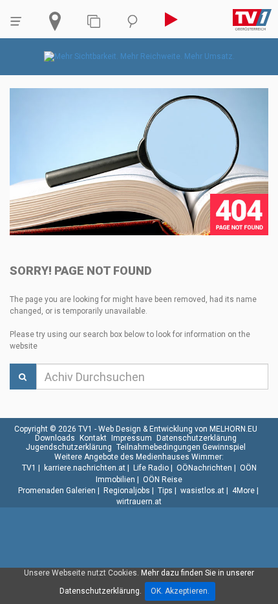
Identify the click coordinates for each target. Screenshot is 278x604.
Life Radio (151, 467)
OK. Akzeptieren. (180, 591)
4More (243, 490)
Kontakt (93, 438)
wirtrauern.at (139, 501)
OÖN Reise (162, 479)
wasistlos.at (202, 490)
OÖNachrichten (204, 467)
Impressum (131, 438)
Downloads (55, 438)
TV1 (29, 467)
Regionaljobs (126, 490)
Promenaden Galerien (57, 490)
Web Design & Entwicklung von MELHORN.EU (177, 429)
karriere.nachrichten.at (84, 467)
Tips (165, 490)
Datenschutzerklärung (196, 438)
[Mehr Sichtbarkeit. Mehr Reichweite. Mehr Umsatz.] (139, 56)
